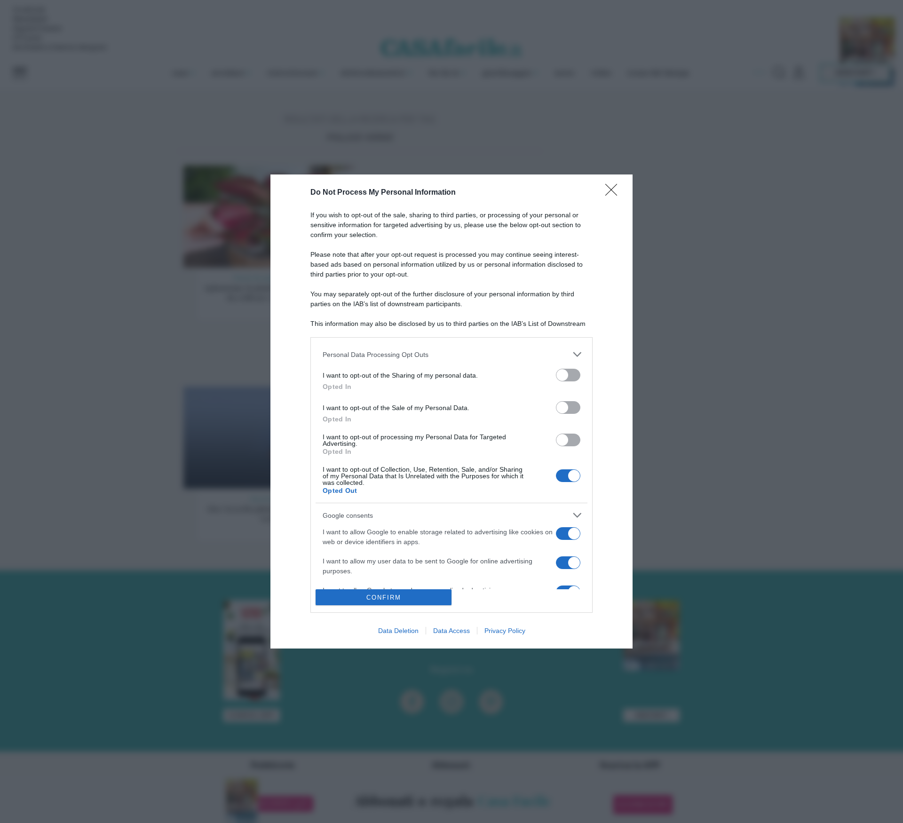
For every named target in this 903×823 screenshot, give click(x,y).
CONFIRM (383, 597)
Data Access (451, 630)
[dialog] (451, 411)
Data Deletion (398, 630)
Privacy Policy (504, 630)
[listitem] (451, 354)
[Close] (614, 193)
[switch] (568, 375)
